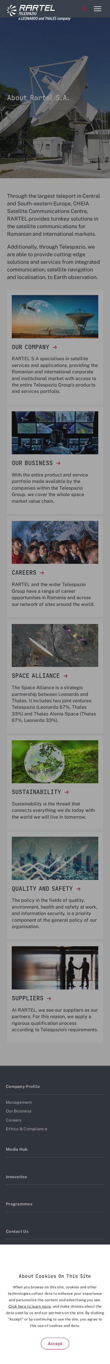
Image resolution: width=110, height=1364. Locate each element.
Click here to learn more (30, 1306)
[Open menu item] (97, 8)
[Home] (29, 9)
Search (84, 8)
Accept (55, 1343)
